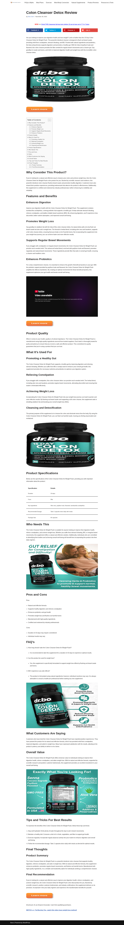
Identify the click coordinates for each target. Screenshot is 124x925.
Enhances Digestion (36, 127)
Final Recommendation (38, 167)
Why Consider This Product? (37, 122)
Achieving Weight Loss (37, 143)
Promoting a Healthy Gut (37, 139)
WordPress (26, 922)
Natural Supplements (78, 2)
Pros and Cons (33, 152)
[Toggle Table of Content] (49, 120)
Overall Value (33, 158)
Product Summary (37, 165)
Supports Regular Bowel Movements (41, 131)
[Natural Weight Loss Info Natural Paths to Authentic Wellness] (15, 2)
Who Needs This (33, 149)
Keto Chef (31, 16)
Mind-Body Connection (61, 2)
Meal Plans (39, 2)
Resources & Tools (107, 2)
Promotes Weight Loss (37, 129)
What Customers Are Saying (37, 156)
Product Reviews (93, 2)
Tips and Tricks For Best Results (38, 161)
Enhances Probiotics (36, 133)
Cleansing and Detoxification (38, 145)
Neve (12, 922)
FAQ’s (30, 154)
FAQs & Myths (29, 2)
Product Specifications (35, 147)
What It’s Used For (34, 137)
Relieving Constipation (37, 141)
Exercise (49, 2)
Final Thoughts (33, 163)
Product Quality (33, 135)
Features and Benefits (35, 125)
